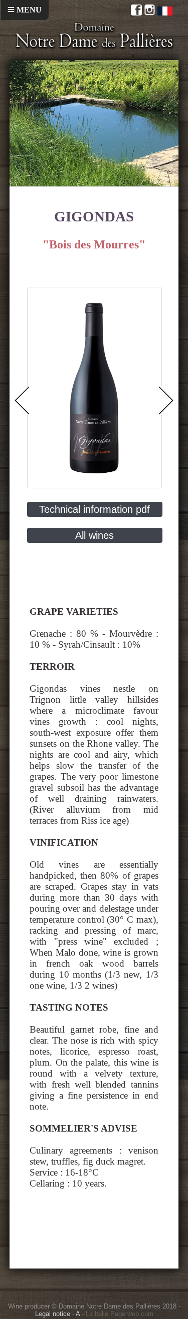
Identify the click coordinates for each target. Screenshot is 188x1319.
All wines (94, 535)
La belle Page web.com (119, 1314)
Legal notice (52, 1314)
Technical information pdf (94, 509)
